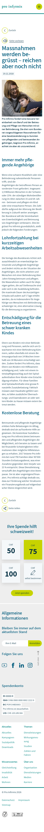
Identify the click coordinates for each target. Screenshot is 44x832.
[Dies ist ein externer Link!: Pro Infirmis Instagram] (31, 666)
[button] (13, 41)
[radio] (11, 550)
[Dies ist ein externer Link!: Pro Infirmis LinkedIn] (22, 666)
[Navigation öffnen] (39, 7)
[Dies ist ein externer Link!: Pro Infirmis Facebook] (14, 666)
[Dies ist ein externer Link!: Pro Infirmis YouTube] (5, 666)
